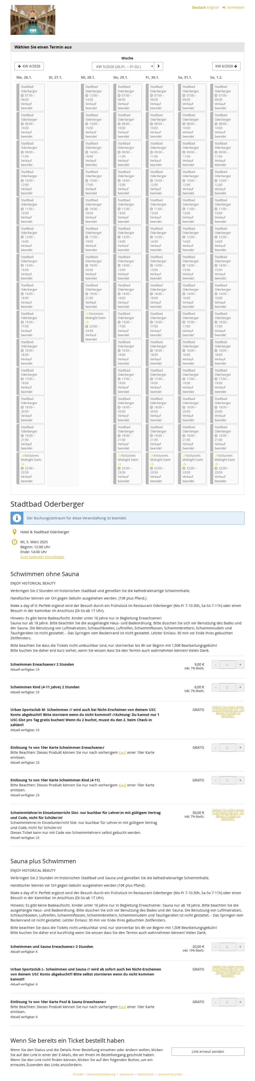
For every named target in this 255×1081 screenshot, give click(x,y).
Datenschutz (146, 1074)
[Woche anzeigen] (158, 66)
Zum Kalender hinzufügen (42, 556)
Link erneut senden (208, 1051)
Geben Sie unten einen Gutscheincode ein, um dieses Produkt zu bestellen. (228, 711)
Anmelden (235, 7)
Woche (127, 58)
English (213, 7)
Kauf (122, 752)
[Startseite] (32, 20)
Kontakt (78, 1074)
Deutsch (199, 7)
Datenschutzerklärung (101, 1074)
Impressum (127, 1074)
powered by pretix (170, 1074)
